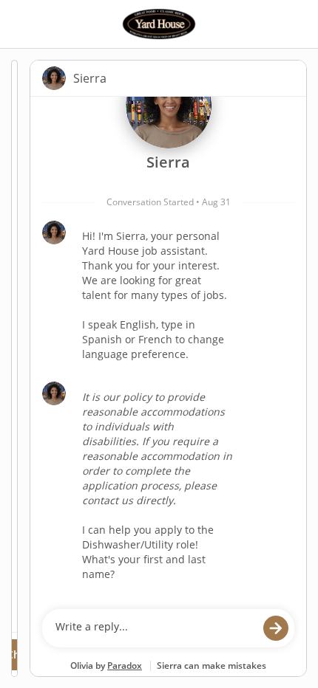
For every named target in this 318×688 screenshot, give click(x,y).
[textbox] (154, 628)
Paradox (124, 665)
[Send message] (275, 628)
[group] (168, 349)
